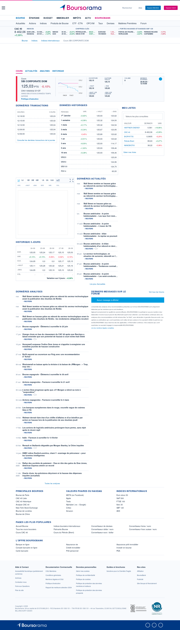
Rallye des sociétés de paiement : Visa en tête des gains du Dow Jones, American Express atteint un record (54, 464)
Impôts (77, 17)
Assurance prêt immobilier (127, 544)
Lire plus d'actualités (97, 284)
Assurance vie (72, 544)
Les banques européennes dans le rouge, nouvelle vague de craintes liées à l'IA (53, 408)
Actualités (31, 71)
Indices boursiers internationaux (67, 526)
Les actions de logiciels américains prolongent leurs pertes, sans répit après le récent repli (54, 428)
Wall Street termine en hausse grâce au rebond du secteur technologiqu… (100, 184)
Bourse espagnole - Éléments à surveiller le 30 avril (45, 374)
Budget (48, 17)
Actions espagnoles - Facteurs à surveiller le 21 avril (46, 382)
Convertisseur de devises (101, 526)
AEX (118, 511)
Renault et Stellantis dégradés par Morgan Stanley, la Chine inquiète (53, 445)
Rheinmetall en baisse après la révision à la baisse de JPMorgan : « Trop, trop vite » (55, 365)
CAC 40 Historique (23, 501)
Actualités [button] (20, 23)
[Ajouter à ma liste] (160, 79)
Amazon (69, 511)
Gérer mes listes (129, 152)
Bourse (20, 17)
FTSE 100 (120, 501)
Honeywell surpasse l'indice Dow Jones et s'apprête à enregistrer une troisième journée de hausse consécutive (53, 345)
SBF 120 (120, 507)
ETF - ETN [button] (77, 23)
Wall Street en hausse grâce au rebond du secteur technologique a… (100, 204)
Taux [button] (100, 23)
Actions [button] (32, 23)
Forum (143, 23)
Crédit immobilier (73, 547)
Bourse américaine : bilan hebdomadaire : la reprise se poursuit (100, 234)
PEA (118, 550)
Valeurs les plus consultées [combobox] (137, 116)
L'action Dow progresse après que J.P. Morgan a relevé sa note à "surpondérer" (51, 391)
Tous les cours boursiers (26, 529)
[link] (18, 578)
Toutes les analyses (52, 483)
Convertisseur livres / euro (140, 526)
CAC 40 (18, 28)
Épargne (34, 17)
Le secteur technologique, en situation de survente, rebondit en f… (100, 254)
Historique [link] (58, 71)
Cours (19, 71)
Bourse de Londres (24, 511)
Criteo (68, 507)
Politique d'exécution (29, 99)
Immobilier (63, 17)
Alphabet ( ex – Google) (76, 504)
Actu (88, 17)
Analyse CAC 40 (22, 504)
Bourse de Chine (23, 514)
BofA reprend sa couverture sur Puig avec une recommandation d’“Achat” (51, 355)
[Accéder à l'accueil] (17, 40)
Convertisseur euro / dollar (102, 532)
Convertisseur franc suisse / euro (143, 529)
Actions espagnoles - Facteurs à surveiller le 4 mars (45, 400)
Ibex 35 (119, 504)
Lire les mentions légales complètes (102, 328)
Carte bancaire (22, 550)
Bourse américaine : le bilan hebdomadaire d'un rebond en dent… (100, 244)
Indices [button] (43, 23)
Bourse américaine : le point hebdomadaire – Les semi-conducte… (101, 274)
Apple (68, 498)
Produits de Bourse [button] (60, 23)
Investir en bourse (124, 547)
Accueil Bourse (22, 526)
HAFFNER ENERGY (132, 127)
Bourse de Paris (22, 495)
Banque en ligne (22, 544)
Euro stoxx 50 (122, 495)
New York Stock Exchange (27, 507)
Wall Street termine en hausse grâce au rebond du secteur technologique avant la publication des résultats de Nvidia (55, 297)
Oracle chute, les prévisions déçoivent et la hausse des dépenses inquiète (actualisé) (52, 474)
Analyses (45, 71)
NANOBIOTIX (129, 145)
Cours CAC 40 (22, 532)
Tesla (68, 501)
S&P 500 (120, 498)
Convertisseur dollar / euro (102, 529)
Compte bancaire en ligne (26, 547)
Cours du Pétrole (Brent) (64, 532)
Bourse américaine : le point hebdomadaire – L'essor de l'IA (97, 224)
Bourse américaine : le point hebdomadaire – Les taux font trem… (100, 214)
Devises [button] (110, 23)
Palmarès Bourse (61, 529)
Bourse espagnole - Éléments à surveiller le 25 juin (45, 326)
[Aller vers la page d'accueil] (88, 7)
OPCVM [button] (90, 23)
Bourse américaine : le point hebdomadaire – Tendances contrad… (101, 264)
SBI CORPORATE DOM (34, 81)
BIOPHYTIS (128, 136)
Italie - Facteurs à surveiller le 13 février (40, 437)
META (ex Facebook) (75, 495)
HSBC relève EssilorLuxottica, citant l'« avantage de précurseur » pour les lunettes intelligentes (54, 454)
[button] (3, 8)
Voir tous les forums (156, 292)
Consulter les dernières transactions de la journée (36, 140)
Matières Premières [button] (127, 23)
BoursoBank (103, 17)
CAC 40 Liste (21, 498)
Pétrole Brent (129, 141)
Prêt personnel (72, 550)
